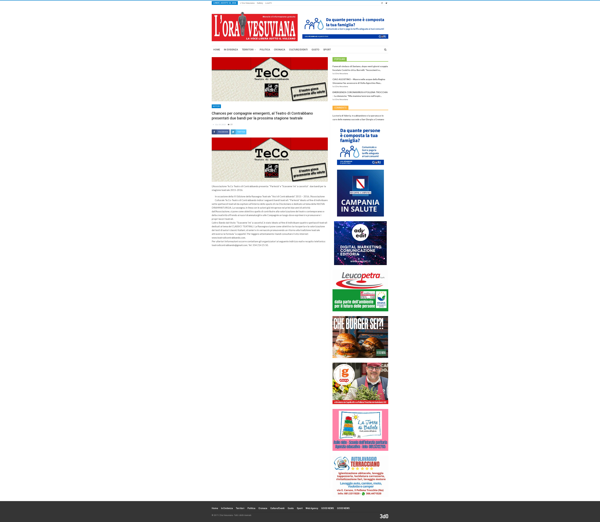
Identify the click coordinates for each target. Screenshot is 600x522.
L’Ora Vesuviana (247, 3)
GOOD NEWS (327, 508)
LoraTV (268, 3)
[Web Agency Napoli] (384, 516)
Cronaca (279, 49)
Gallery (260, 3)
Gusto (315, 49)
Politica (265, 49)
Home (216, 49)
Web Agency (312, 508)
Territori (248, 49)
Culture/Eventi (298, 49)
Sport (327, 49)
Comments (340, 107)
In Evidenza (231, 49)
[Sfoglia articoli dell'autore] (213, 124)
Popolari (339, 59)
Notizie (216, 106)
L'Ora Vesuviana (341, 73)
